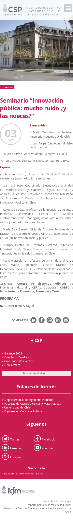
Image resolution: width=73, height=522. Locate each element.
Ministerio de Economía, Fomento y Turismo (32, 291)
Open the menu (68, 8)
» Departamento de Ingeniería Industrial (28, 400)
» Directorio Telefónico (17, 357)
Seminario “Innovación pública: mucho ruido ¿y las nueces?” (33, 108)
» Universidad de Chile (16, 407)
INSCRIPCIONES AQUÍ (17, 306)
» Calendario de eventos (18, 361)
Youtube (47, 448)
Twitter (14, 439)
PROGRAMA (9, 298)
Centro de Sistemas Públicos (42, 283)
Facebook (48, 439)
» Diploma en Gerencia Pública (22, 411)
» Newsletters (11, 365)
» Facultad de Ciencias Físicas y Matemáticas (31, 403)
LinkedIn (15, 448)
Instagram (16, 457)
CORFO (65, 287)
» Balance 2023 (12, 353)
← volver (7, 87)
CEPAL (36, 287)
